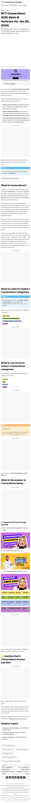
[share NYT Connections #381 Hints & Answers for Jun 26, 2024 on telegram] (21, 777)
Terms (23, 783)
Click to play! (26, 80)
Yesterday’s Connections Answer (18, 718)
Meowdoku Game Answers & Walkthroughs (13, 788)
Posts (6, 10)
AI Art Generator (23, 790)
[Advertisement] (15, 50)
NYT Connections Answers (8, 745)
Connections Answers (8, 737)
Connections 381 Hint (7, 753)
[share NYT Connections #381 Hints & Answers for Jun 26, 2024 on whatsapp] (18, 777)
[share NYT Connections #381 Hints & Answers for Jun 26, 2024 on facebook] (15, 777)
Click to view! (20, 122)
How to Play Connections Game (17, 787)
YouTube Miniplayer (20, 792)
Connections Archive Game (19, 785)
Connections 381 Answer (22, 749)
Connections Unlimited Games (10, 728)
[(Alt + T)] (23, 2)
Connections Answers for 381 (9, 757)
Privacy (20, 783)
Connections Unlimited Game (7, 785)
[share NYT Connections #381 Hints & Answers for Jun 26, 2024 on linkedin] (10, 777)
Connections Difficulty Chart (10, 732)
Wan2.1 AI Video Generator (10, 792)
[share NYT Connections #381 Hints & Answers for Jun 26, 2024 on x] (7, 777)
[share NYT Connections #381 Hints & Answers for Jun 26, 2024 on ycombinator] (24, 777)
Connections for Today (7, 749)
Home (2, 10)
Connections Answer (13, 2)
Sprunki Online (17, 790)
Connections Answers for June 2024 (11, 761)
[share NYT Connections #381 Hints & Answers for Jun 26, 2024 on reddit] (13, 777)
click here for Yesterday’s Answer (10, 178)
